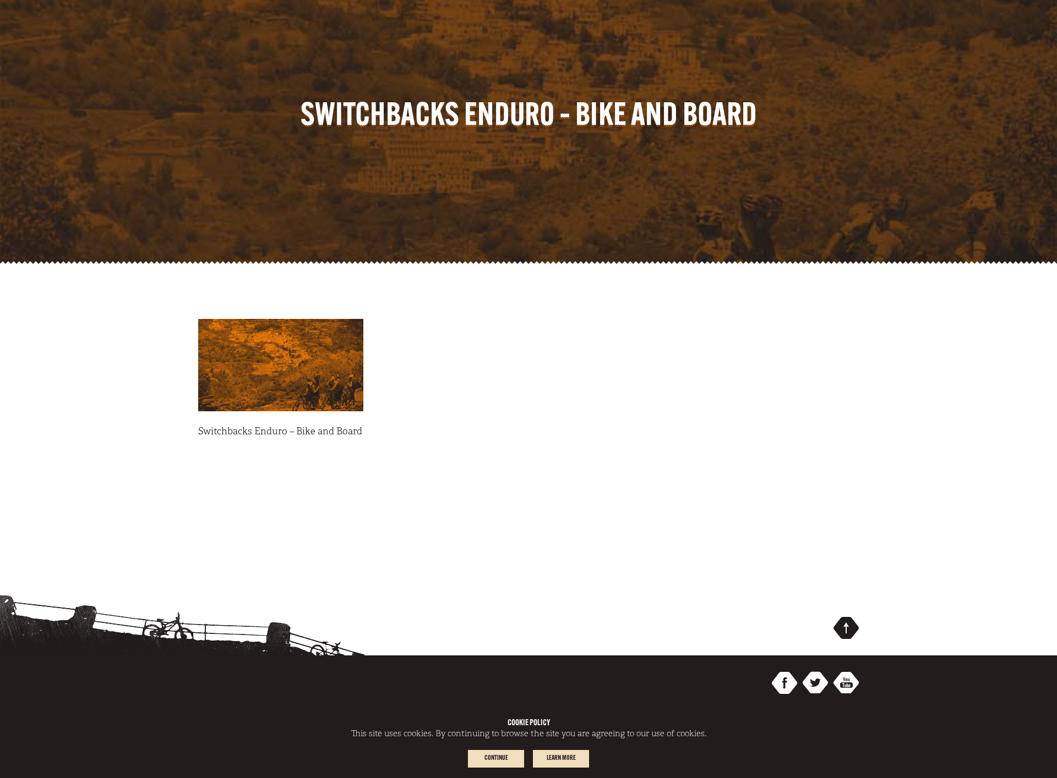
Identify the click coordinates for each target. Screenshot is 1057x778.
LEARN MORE (561, 758)
